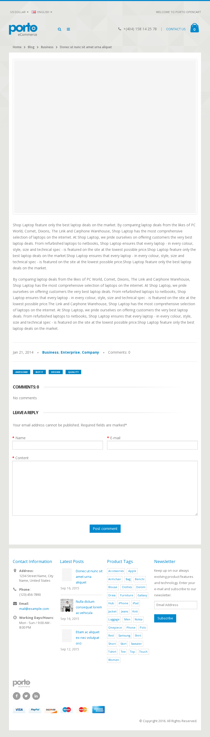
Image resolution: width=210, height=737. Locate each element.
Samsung (124, 635)
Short (112, 644)
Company (90, 352)
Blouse (112, 587)
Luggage (114, 619)
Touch (143, 651)
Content (22, 457)
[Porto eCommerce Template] (105, 683)
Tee (123, 651)
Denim (140, 587)
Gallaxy (142, 595)
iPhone (123, 603)
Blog (31, 47)
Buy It (39, 372)
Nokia (138, 619)
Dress (112, 595)
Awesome (21, 372)
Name (20, 437)
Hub (111, 603)
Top (132, 651)
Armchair (114, 579)
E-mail (115, 437)
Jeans (124, 611)
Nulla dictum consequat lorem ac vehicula (89, 607)
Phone (131, 627)
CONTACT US (176, 29)
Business (47, 47)
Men (127, 619)
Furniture (126, 595)
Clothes (127, 587)
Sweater (136, 644)
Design (55, 372)
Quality (73, 372)
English (43, 12)
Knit (135, 611)
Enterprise (70, 352)
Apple (132, 571)
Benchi (139, 579)
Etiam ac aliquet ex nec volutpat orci (87, 638)
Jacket (112, 611)
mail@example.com (34, 609)
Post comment (105, 528)
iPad (136, 603)
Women (113, 660)
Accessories (116, 571)
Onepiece (115, 627)
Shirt (138, 635)
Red (111, 635)
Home (17, 47)
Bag (128, 579)
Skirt (123, 644)
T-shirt (112, 651)
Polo (143, 627)
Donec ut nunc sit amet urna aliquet (86, 47)
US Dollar (18, 12)
